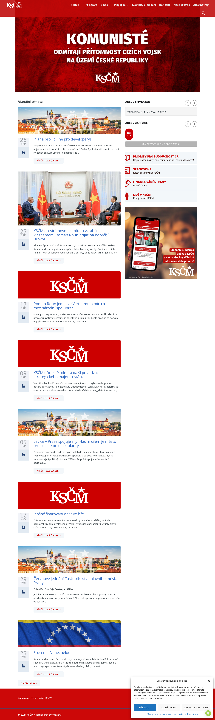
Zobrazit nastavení (196, 707)
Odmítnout (168, 707)
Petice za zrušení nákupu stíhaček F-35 (82, 9)
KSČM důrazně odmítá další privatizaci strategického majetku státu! (66, 374)
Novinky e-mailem (144, 5)
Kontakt (164, 5)
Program (91, 5)
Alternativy (201, 5)
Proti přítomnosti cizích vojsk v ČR (80, 8)
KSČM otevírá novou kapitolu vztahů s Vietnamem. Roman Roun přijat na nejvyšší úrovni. (71, 235)
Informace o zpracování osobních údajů (180, 714)
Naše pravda (182, 5)
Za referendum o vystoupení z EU (81, 8)
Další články (28, 683)
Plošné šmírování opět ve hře (59, 513)
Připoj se (120, 5)
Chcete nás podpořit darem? (110, 8)
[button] (208, 680)
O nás (104, 5)
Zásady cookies (154, 714)
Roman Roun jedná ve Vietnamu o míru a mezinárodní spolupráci (69, 305)
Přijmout (145, 707)
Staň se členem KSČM (125, 9)
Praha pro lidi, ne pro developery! (62, 139)
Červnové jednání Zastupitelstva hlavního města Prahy (75, 580)
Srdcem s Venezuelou (52, 652)
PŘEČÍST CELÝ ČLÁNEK (47, 160)
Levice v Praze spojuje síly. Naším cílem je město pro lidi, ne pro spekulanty (75, 443)
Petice (75, 5)
